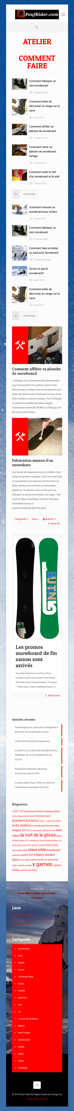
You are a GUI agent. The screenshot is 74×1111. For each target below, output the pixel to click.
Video (21, 1060)
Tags (34, 519)
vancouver (53, 859)
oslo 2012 (27, 845)
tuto (45, 860)
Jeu (20, 1004)
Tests (21, 1053)
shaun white (37, 850)
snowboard (53, 850)
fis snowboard (37, 825)
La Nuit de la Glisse (28, 1018)
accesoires (23, 948)
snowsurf (16, 855)
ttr (42, 859)
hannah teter (52, 825)
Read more (53, 695)
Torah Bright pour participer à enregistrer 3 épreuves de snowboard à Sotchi (36, 729)
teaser (21, 1046)
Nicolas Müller (51, 840)
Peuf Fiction (52, 845)
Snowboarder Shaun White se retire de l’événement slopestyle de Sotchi (34, 785)
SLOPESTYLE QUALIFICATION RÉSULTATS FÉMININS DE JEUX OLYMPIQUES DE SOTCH (36, 755)
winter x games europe (22, 865)
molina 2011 (24, 840)
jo (44, 830)
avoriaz (26, 816)
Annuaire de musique (23, 915)
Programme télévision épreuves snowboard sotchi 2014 (31, 771)
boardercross (21, 820)
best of (33, 816)
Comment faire (25, 976)
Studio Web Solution (37, 1099)
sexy (25, 850)
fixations (22, 997)
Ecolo (21, 983)
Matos (21, 1025)
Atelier (21, 962)
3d (13, 811)
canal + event (45, 821)
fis (13, 825)
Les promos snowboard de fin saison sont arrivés (36, 656)
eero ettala (56, 821)
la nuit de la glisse (38, 835)
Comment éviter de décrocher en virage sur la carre (44, 106)
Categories (20, 519)
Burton (35, 820)
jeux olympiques (36, 830)
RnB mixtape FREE (21, 924)
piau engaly (17, 850)
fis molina (22, 825)
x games (42, 864)
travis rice (35, 859)
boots (21, 969)
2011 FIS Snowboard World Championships (37, 811)
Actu (20, 955)
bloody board (43, 816)
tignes (15, 859)
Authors (49, 519)
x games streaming (28, 870)
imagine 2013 (20, 830)
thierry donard (45, 854)
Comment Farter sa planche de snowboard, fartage (42, 151)
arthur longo (17, 816)
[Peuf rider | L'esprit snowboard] (37, 14)
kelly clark (51, 830)
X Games (22, 1067)
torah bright (25, 860)
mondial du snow (37, 840)
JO (19, 1011)
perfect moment (38, 845)
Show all (55, 523)
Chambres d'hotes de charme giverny (31, 919)
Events (21, 990)
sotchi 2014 (28, 854)
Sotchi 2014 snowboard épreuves (32, 741)
